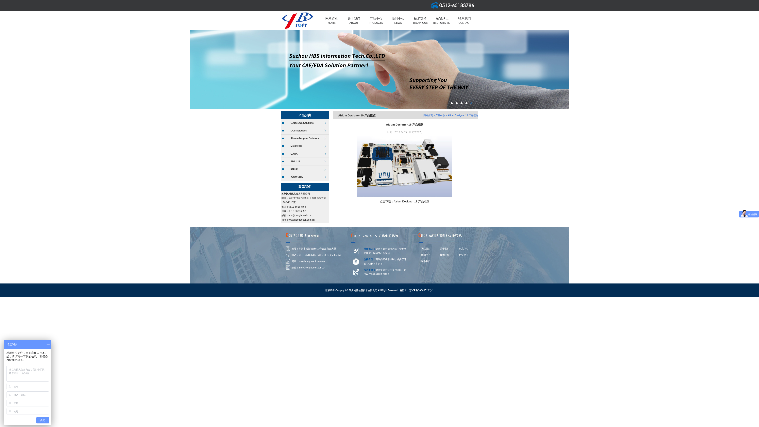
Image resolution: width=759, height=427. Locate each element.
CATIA (294, 153)
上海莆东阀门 (379, 69)
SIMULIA (295, 161)
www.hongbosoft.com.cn (302, 219)
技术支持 (444, 255)
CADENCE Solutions (302, 123)
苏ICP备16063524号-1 (421, 290)
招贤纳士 (463, 255)
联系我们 (425, 261)
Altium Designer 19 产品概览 (462, 115)
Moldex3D (296, 146)
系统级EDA (297, 177)
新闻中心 (425, 255)
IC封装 (294, 169)
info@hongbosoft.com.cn (312, 267)
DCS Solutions (299, 130)
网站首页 (428, 115)
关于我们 (444, 248)
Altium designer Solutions (305, 138)
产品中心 (440, 115)
